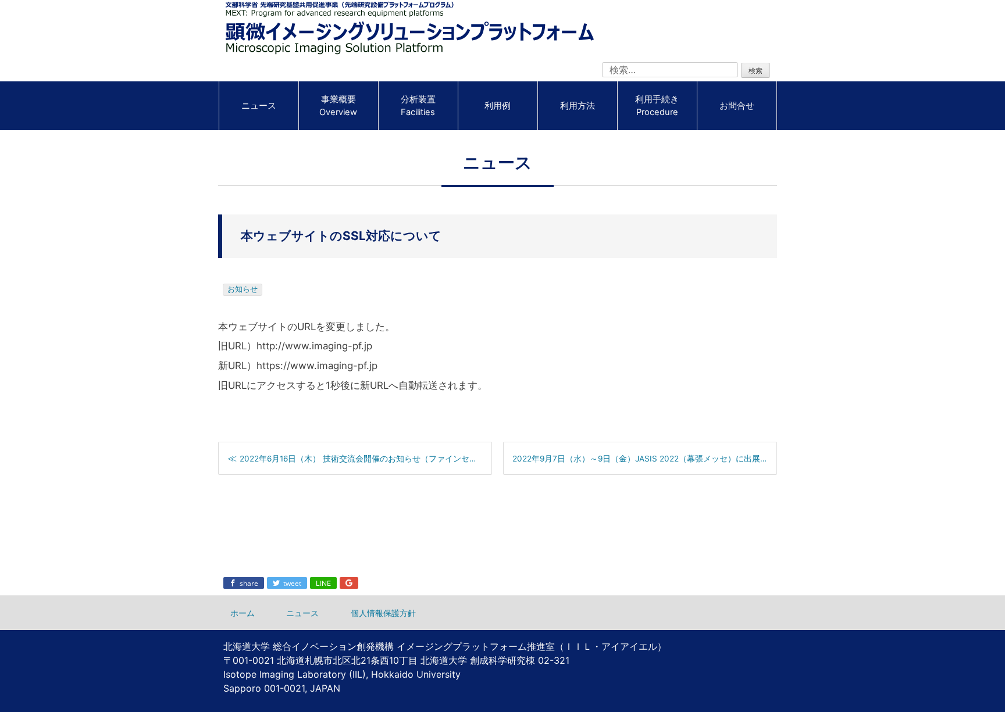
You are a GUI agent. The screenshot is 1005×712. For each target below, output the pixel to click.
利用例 (497, 106)
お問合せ (736, 106)
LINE (323, 583)
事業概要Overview (338, 105)
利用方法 (577, 106)
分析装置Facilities (418, 105)
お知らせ (242, 289)
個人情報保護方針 (383, 613)
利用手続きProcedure (657, 105)
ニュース (258, 106)
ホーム (242, 613)
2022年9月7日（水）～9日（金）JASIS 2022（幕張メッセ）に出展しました (644, 458)
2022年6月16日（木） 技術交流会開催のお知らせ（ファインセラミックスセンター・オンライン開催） (365, 458)
